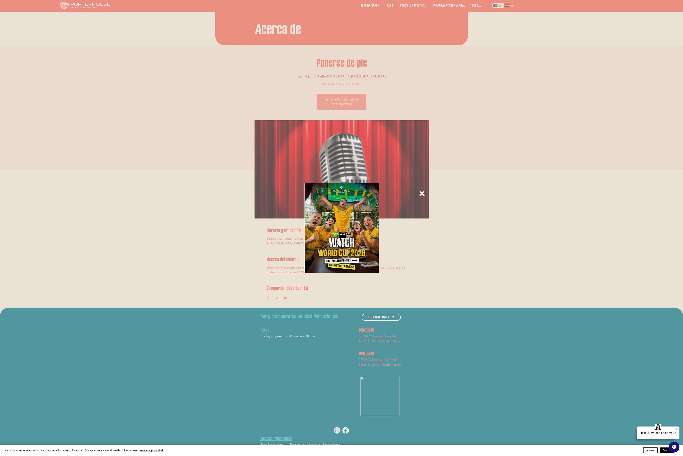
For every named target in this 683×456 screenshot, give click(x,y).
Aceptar (667, 450)
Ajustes (650, 450)
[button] (422, 193)
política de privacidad (151, 450)
